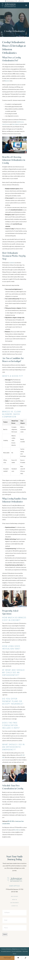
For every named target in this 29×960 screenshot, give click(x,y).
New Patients (14, 896)
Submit (5, 934)
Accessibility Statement (6, 951)
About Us (14, 899)
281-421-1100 (22, 1)
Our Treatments (14, 902)
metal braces (20, 122)
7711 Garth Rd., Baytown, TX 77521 (11, 1)
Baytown (7, 81)
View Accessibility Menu (17, 951)
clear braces (5, 124)
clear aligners (15, 124)
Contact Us (14, 905)
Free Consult (7, 957)
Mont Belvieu (17, 830)
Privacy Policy (24, 949)
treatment (11, 262)
